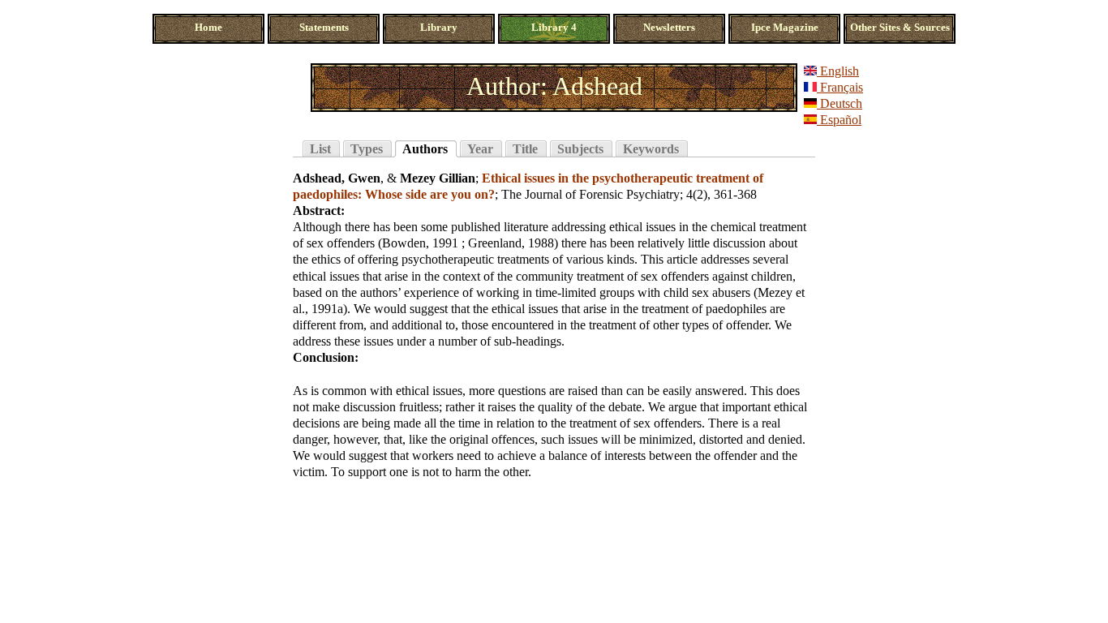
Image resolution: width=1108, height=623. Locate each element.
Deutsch (839, 103)
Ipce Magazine (784, 27)
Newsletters (669, 27)
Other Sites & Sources (900, 27)
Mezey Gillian (437, 178)
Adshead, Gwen (336, 178)
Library (438, 27)
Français (840, 87)
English (838, 71)
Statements (324, 27)
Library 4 (554, 27)
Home (208, 27)
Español (839, 120)
